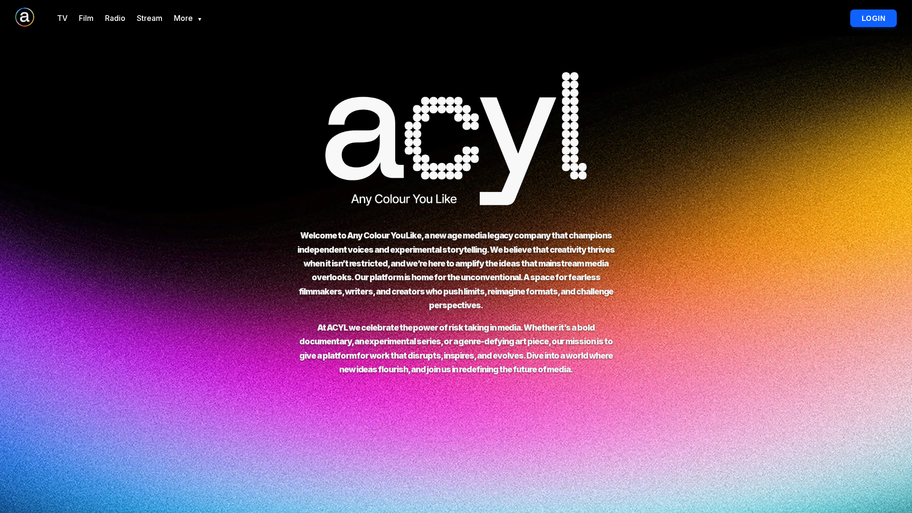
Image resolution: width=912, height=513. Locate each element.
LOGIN (874, 18)
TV (62, 18)
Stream (149, 18)
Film (86, 18)
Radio (115, 18)
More (188, 18)
